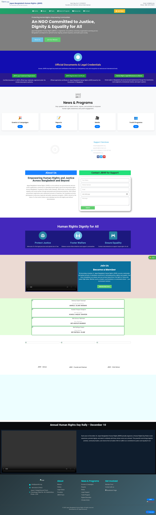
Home (36, 11)
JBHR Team (60, 495)
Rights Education (86, 497)
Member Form (109, 484)
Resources (77, 11)
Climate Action (85, 500)
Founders (60, 492)
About (44, 11)
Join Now (120, 11)
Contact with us (109, 487)
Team (52, 11)
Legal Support (85, 492)
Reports (83, 487)
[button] (55, 149)
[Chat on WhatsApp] (150, 502)
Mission (59, 484)
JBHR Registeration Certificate (75, 76)
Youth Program (85, 495)
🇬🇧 (150, 512)
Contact (87, 11)
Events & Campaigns (87, 484)
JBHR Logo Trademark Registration (24, 76)
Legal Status (61, 489)
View (20, 126)
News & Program (64, 11)
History (59, 487)
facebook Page (112, 490)
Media (83, 489)
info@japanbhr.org (36, 484)
